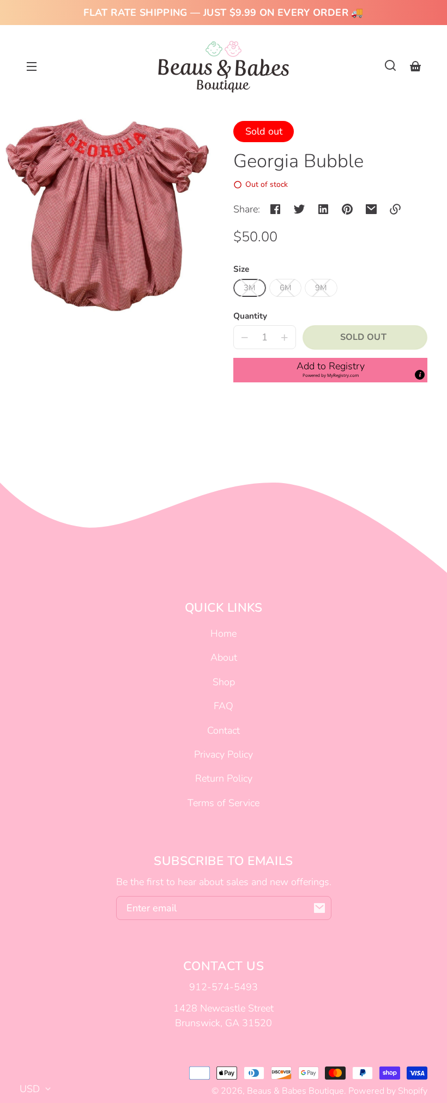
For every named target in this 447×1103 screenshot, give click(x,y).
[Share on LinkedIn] (323, 209)
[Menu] (32, 65)
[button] (390, 65)
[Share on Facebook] (275, 209)
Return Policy (223, 778)
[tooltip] (420, 375)
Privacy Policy (223, 754)
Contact (223, 730)
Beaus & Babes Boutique (295, 1091)
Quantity (250, 315)
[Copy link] (395, 209)
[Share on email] (371, 209)
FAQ (223, 705)
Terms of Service (223, 802)
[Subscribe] (319, 908)
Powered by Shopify (387, 1091)
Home (223, 633)
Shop (224, 681)
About (223, 657)
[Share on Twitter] (299, 209)
